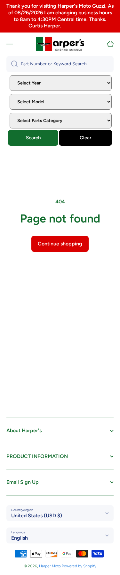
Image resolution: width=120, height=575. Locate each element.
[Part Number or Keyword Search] (12, 64)
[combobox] (60, 64)
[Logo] (60, 44)
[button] (110, 44)
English (19, 538)
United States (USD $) (36, 516)
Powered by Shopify (79, 566)
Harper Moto (50, 566)
